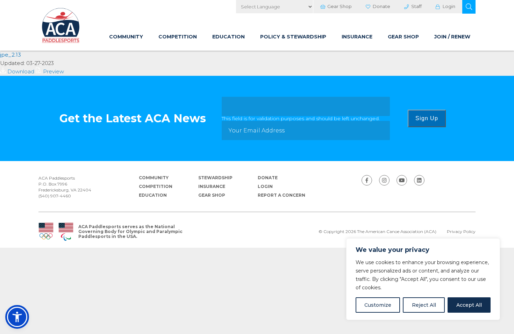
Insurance (357, 37)
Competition (177, 37)
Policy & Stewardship (293, 37)
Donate (381, 6)
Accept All (469, 305)
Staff (416, 6)
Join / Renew (452, 37)
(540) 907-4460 (54, 195)
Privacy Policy (461, 231)
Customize (377, 305)
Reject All (424, 305)
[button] (469, 7)
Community (126, 37)
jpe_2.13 (10, 54)
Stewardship (215, 177)
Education (228, 37)
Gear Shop (339, 6)
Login (449, 6)
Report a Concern (281, 195)
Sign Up (426, 118)
